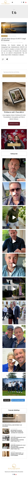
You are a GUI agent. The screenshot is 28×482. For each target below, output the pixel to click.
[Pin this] (20, 59)
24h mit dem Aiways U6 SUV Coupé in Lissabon (13, 39)
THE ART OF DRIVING (18, 42)
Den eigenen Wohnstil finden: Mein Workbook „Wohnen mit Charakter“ (17, 431)
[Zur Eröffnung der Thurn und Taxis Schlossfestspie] (14, 312)
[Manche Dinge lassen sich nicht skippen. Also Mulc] (14, 217)
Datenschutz (14, 471)
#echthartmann (14, 144)
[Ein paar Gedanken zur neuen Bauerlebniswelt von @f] (14, 265)
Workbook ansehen (14, 123)
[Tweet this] (13, 59)
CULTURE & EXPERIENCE (7, 42)
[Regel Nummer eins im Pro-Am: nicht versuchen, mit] (14, 384)
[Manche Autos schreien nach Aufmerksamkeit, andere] (14, 169)
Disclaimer (20, 471)
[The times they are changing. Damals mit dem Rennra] (14, 193)
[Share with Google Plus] (17, 59)
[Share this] (10, 59)
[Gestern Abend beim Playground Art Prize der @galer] (14, 360)
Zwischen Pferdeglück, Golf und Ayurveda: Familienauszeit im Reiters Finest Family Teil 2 (18, 439)
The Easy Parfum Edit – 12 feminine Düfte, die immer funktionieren (17, 454)
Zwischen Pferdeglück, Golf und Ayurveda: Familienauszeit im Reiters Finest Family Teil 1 (18, 447)
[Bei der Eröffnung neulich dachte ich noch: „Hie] (14, 288)
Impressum (7, 471)
